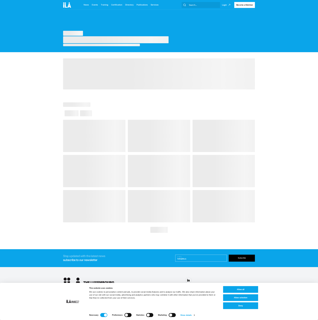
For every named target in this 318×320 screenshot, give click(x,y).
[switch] (128, 315)
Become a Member (244, 5)
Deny (240, 306)
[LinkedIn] (188, 280)
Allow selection (240, 298)
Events (95, 5)
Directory (129, 5)
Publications (142, 5)
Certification (116, 5)
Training (104, 5)
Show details (186, 315)
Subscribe (242, 258)
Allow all (240, 289)
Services (155, 5)
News (86, 5)
